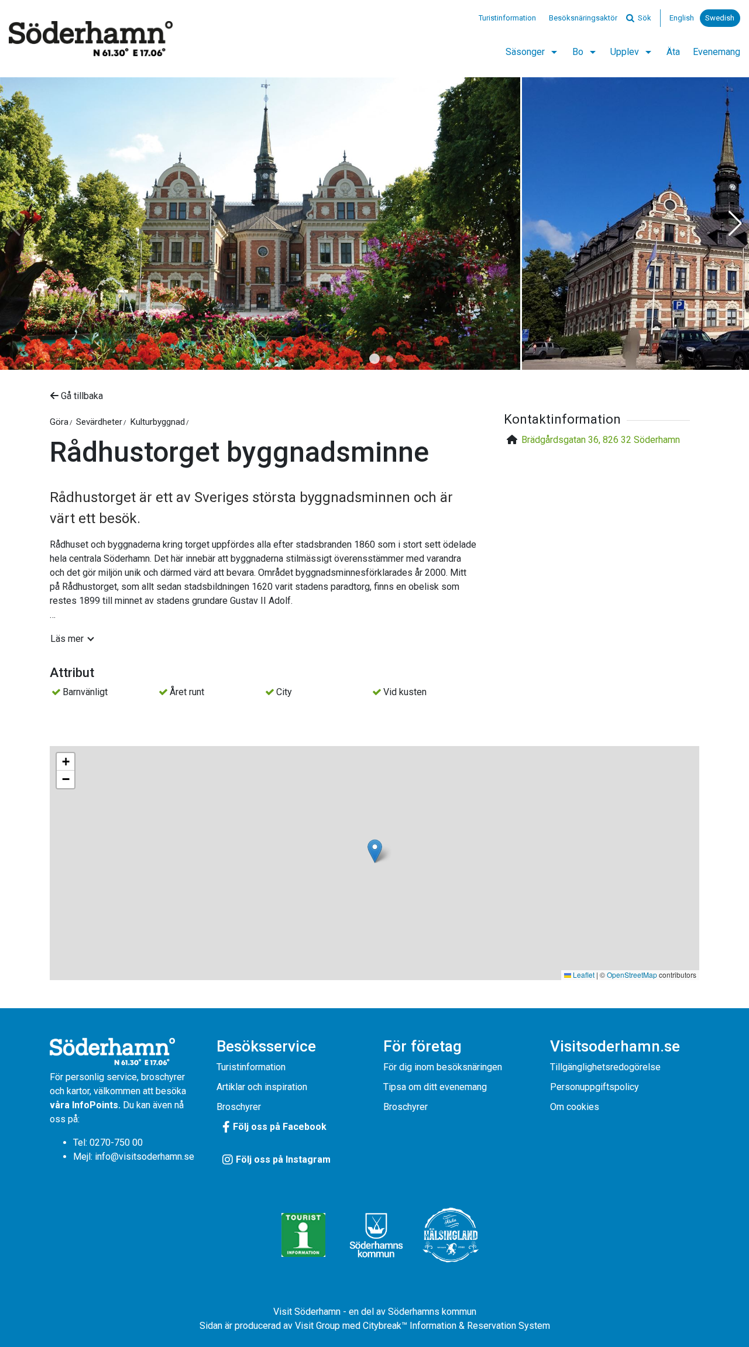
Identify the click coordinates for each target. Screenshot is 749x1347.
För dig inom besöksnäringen (442, 1067)
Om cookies (574, 1106)
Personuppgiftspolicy (594, 1086)
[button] (374, 358)
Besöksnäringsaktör (583, 17)
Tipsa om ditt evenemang (435, 1086)
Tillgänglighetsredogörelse (605, 1067)
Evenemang (716, 51)
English (681, 17)
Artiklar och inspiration (262, 1086)
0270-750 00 (116, 1142)
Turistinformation (507, 17)
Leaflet (583, 975)
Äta (673, 51)
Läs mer (67, 638)
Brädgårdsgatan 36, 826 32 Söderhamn (600, 439)
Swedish (719, 17)
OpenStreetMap (632, 975)
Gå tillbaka (81, 395)
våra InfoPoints (84, 1105)
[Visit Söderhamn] (91, 39)
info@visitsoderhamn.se (144, 1156)
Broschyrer (239, 1106)
